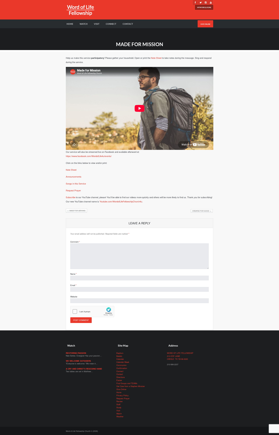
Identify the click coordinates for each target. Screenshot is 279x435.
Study (118, 407)
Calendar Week (122, 362)
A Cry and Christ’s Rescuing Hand (84, 368)
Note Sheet (156, 57)
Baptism (119, 353)
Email (73, 285)
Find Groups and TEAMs (126, 383)
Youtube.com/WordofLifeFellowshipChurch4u (121, 201)
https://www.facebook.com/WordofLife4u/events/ (89, 156)
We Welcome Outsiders (78, 360)
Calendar (120, 359)
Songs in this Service (76, 183)
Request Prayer (73, 190)
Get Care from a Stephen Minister (130, 386)
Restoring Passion (76, 353)
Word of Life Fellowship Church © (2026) (82, 431)
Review (119, 401)
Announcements (73, 176)
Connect (111, 24)
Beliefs (119, 356)
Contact (128, 24)
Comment (75, 241)
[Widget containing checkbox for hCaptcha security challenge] (92, 311)
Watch (83, 24)
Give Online (205, 24)
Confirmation (121, 368)
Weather (119, 416)
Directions (120, 377)
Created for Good (201, 211)
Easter (119, 380)
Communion (121, 365)
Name (73, 273)
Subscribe (70, 197)
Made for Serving (76, 210)
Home (70, 24)
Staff (118, 404)
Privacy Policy (122, 395)
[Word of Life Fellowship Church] (80, 12)
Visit (96, 24)
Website (73, 296)
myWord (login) (204, 7)
